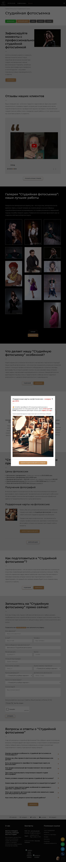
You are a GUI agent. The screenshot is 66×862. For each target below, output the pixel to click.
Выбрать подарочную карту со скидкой (33, 462)
